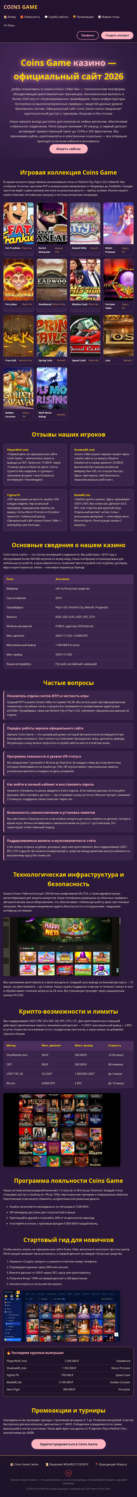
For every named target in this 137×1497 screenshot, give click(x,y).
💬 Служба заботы (56, 17)
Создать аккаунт (117, 35)
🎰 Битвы (10, 17)
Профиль (87, 35)
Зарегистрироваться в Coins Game (68, 1444)
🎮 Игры (9, 25)
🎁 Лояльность (30, 17)
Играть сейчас (68, 149)
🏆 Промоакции (83, 17)
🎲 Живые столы (108, 17)
